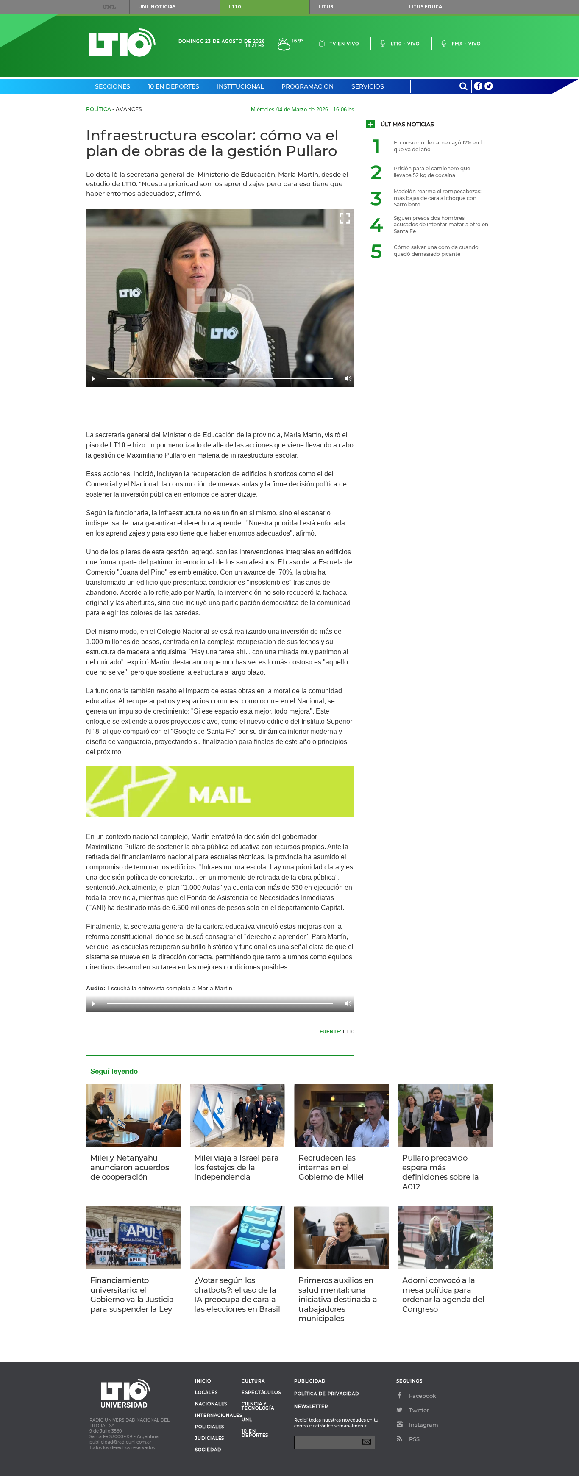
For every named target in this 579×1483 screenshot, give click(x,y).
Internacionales (215, 1416)
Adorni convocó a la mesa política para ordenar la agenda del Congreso (443, 1295)
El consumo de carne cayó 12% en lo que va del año (439, 146)
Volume (346, 378)
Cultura (253, 1381)
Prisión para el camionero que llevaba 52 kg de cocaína (432, 171)
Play (93, 378)
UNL (109, 7)
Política (98, 109)
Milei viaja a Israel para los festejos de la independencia (236, 1167)
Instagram (423, 1424)
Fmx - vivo (466, 44)
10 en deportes (255, 1433)
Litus (325, 6)
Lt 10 (122, 42)
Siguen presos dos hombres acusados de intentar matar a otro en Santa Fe (441, 224)
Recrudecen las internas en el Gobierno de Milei (331, 1167)
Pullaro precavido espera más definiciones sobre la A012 (440, 1172)
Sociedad (208, 1450)
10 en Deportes (173, 86)
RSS (414, 1439)
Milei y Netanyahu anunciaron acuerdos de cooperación (129, 1167)
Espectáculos (261, 1393)
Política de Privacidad (326, 1394)
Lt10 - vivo (405, 44)
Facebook (422, 1395)
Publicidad (310, 1381)
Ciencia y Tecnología (258, 1406)
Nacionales (211, 1404)
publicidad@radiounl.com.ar (120, 1442)
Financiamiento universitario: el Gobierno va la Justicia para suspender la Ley (131, 1295)
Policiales (209, 1427)
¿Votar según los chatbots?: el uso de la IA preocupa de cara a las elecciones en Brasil (237, 1295)
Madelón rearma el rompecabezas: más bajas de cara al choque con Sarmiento (438, 198)
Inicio (203, 1381)
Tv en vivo (344, 44)
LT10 (234, 6)
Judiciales (209, 1438)
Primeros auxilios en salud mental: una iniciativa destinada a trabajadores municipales (337, 1299)
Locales (206, 1393)
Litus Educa (425, 6)
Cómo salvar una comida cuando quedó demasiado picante (436, 250)
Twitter (419, 1410)
